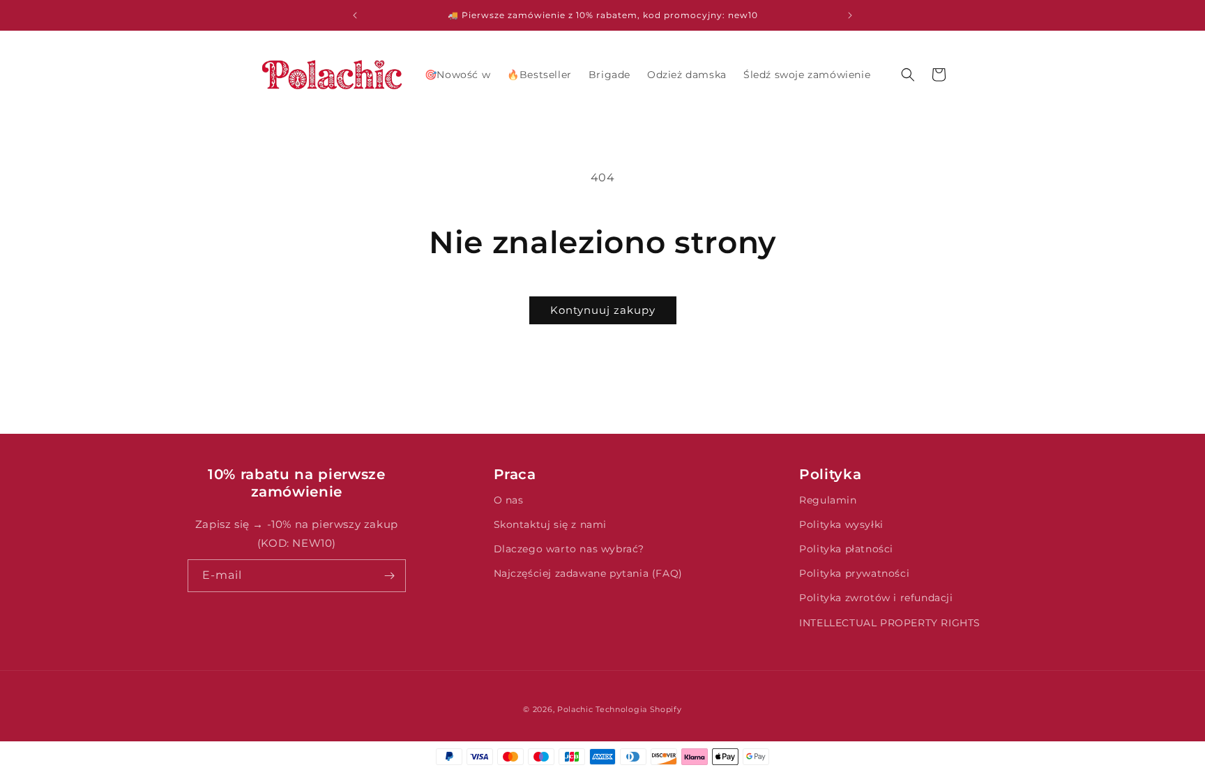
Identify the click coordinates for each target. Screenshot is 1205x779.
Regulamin (827, 500)
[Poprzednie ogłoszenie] (355, 15)
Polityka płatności (846, 549)
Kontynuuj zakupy (602, 310)
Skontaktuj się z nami (550, 524)
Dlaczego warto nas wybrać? (569, 549)
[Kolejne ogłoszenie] (850, 15)
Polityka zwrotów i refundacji (876, 597)
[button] (908, 74)
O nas (509, 500)
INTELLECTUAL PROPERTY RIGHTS (889, 623)
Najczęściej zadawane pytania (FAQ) (588, 573)
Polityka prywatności (854, 573)
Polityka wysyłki (841, 524)
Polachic (575, 709)
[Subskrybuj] (389, 575)
